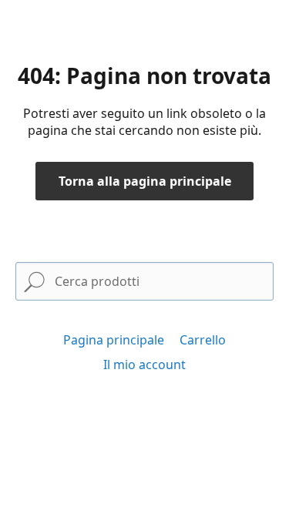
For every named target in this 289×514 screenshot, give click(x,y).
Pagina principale (113, 339)
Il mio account (144, 364)
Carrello (203, 339)
